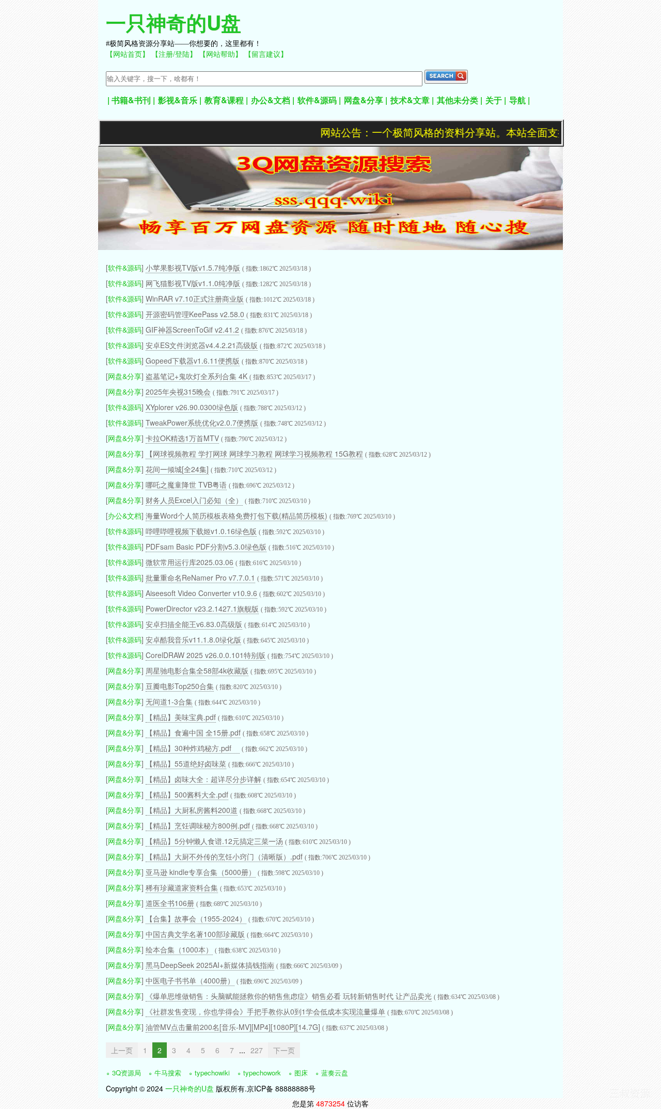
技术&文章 (410, 100)
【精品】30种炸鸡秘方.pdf (193, 748)
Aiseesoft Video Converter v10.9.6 (201, 593)
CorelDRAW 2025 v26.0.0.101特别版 (205, 655)
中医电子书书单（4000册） (190, 980)
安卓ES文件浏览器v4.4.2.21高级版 (202, 345)
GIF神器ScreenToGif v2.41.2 (192, 329)
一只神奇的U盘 (173, 22)
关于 (493, 100)
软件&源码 (317, 100)
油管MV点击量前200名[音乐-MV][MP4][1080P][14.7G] (233, 1027)
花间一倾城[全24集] (177, 469)
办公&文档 (270, 100)
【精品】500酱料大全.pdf (187, 794)
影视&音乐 (177, 100)
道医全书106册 (170, 903)
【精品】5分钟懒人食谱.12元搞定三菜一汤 (214, 841)
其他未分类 (457, 100)
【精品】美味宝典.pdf (181, 717)
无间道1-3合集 (169, 701)
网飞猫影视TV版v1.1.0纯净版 (193, 283)
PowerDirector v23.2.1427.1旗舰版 (202, 608)
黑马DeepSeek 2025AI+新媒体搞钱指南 (210, 965)
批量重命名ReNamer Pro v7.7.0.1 (200, 577)
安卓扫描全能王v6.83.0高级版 (194, 624)
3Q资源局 (126, 1072)
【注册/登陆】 (174, 54)
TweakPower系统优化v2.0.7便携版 (202, 422)
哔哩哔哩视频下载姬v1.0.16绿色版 (201, 531)
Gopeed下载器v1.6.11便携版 (193, 360)
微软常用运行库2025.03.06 (189, 562)
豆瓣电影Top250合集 (180, 686)
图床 (301, 1072)
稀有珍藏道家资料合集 (182, 887)
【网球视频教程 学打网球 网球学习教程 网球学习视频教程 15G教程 (254, 453)
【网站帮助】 (220, 54)
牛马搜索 (167, 1072)
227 (256, 1050)
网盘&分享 (363, 100)
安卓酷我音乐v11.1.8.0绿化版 (193, 639)
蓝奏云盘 (334, 1072)
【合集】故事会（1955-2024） (196, 918)
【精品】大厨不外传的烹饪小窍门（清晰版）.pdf (224, 856)
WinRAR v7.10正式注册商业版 (195, 298)
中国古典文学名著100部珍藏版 (195, 934)
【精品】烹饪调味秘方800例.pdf (199, 825)
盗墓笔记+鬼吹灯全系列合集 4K (197, 376)
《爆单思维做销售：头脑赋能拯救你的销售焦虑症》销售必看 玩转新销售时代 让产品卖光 (289, 996)
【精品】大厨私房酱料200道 (192, 810)
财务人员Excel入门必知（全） (194, 500)
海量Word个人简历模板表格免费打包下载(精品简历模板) (236, 515)
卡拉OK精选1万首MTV (182, 438)
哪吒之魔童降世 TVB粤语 (186, 484)
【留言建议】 (266, 54)
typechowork (262, 1072)
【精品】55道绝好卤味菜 (186, 763)
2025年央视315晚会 (178, 391)
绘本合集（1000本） (179, 949)
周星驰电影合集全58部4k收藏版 (197, 670)
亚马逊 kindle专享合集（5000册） (201, 872)
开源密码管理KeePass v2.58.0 (195, 314)
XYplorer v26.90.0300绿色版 (192, 407)
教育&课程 (224, 100)
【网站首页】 (127, 54)
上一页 (122, 1050)
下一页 (284, 1050)
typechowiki (212, 1072)
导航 (517, 100)
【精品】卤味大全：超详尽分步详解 (203, 779)
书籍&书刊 (131, 100)
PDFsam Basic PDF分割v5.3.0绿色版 (206, 546)
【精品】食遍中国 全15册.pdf (193, 732)
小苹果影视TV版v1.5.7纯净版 (193, 267)
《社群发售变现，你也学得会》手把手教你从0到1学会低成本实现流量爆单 (265, 1011)
